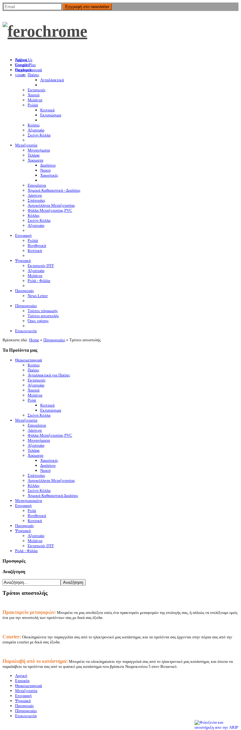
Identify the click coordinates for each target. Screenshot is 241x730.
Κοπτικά (47, 405)
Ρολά (32, 400)
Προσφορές (24, 525)
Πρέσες (33, 370)
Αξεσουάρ (36, 385)
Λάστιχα (35, 430)
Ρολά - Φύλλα (26, 550)
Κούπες (34, 365)
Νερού (45, 470)
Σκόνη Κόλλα (39, 415)
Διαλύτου (48, 465)
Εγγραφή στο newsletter (87, 6)
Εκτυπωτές (37, 380)
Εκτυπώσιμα (50, 410)
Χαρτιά (34, 390)
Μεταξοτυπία (26, 420)
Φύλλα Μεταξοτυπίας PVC (50, 435)
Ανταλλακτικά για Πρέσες (49, 375)
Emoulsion (37, 425)
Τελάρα (34, 450)
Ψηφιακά (23, 530)
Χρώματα (35, 455)
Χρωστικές (49, 460)
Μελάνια (35, 395)
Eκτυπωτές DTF (41, 545)
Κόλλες (34, 485)
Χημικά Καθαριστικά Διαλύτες (53, 495)
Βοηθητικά (37, 515)
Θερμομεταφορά (28, 360)
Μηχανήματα (39, 440)
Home (34, 340)
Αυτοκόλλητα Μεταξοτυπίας (51, 480)
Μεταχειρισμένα (28, 500)
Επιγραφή (23, 505)
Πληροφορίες (54, 340)
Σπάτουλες (36, 475)
